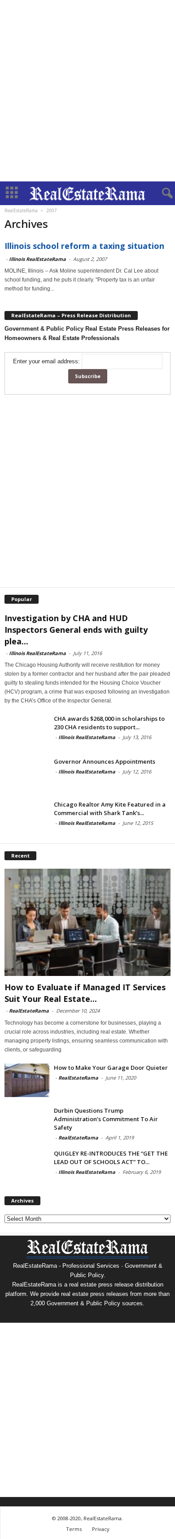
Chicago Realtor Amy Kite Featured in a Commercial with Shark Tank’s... (110, 808)
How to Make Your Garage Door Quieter (111, 1068)
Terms (74, 1529)
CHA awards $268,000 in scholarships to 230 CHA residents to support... (109, 723)
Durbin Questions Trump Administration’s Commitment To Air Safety (106, 1118)
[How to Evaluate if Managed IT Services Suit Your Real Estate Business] (87, 922)
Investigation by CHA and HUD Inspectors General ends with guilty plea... (76, 630)
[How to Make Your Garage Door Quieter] (26, 1080)
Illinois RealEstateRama (37, 259)
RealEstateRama (29, 1010)
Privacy (100, 1529)
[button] (161, 193)
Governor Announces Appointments (104, 761)
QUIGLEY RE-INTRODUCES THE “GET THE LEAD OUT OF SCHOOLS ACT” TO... (111, 1157)
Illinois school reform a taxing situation (84, 245)
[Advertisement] (87, 91)
